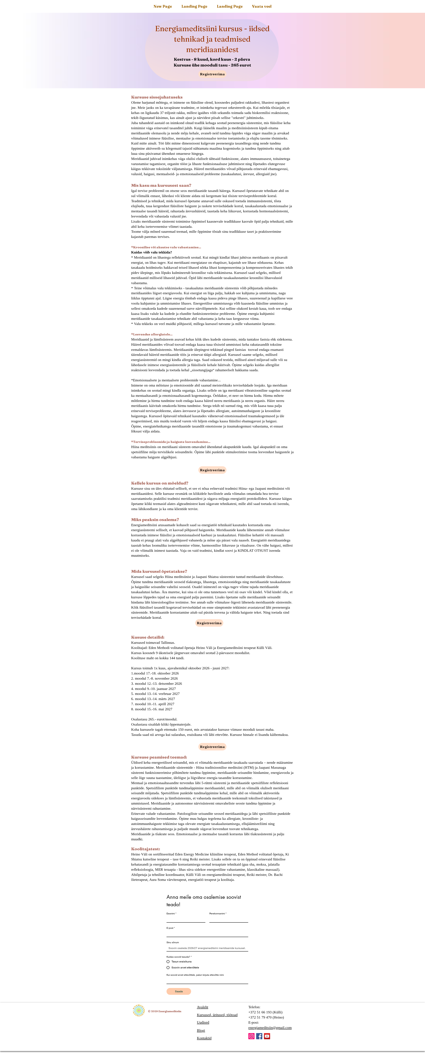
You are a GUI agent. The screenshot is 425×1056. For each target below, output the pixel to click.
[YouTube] (267, 1036)
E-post (171, 928)
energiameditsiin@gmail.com (270, 1027)
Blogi (201, 1030)
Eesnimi (171, 913)
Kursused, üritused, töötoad (217, 1015)
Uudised (203, 1022)
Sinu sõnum (173, 942)
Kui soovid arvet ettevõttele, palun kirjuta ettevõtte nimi (195, 975)
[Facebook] (259, 1036)
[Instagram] (251, 1036)
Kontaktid (204, 1038)
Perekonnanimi (217, 913)
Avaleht (202, 1007)
